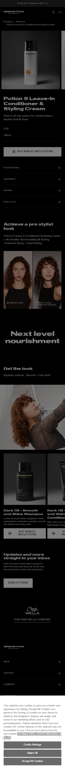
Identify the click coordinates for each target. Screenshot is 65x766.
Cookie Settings (32, 745)
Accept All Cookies (32, 761)
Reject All (32, 753)
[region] (32, 731)
